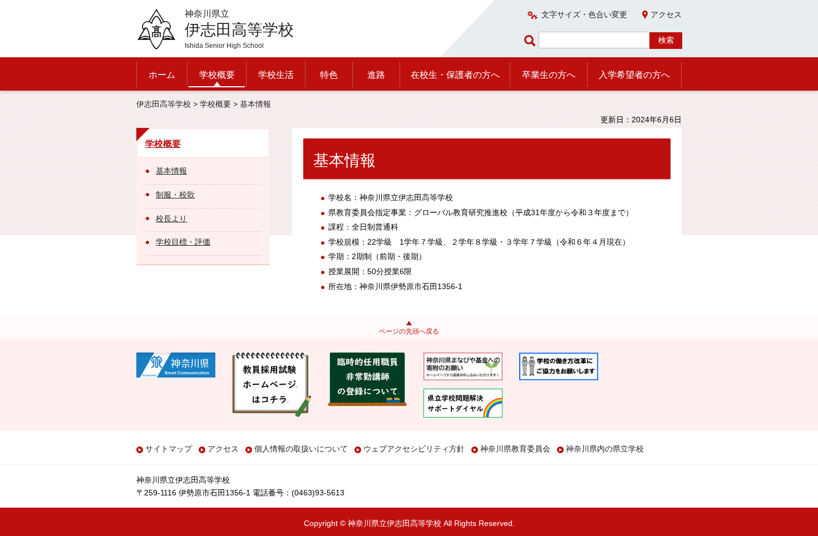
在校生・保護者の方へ (455, 75)
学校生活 (276, 75)
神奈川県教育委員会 (515, 448)
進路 (376, 75)
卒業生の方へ (548, 75)
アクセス (666, 14)
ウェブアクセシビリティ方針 (414, 448)
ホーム (162, 75)
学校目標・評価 (183, 241)
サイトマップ (168, 448)
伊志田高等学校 (163, 104)
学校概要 (217, 75)
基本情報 (171, 170)
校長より (171, 218)
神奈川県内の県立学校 (605, 448)
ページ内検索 (531, 40)
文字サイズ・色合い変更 (584, 14)
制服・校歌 (175, 194)
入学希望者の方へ (634, 75)
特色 (329, 75)
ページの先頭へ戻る (409, 331)
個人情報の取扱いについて (301, 448)
